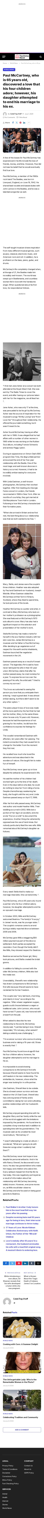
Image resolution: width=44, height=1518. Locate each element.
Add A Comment (22, 1430)
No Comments (10, 117)
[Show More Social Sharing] (29, 123)
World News (9, 69)
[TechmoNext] (22, 56)
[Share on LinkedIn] (24, 123)
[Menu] (3, 56)
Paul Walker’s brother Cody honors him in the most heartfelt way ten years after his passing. (22, 1210)
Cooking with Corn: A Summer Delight (20, 1344)
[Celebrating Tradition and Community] (22, 1400)
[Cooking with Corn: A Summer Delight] (22, 1327)
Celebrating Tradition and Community (20, 1417)
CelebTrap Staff (15, 114)
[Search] (40, 56)
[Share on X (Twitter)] (16, 123)
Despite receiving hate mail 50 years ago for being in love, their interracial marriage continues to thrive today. (23, 1220)
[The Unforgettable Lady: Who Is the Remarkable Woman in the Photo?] (22, 1362)
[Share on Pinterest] (20, 123)
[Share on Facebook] (13, 123)
